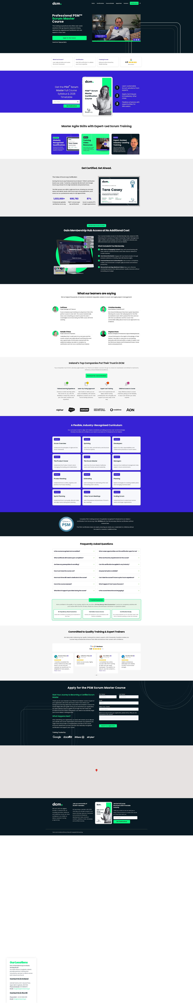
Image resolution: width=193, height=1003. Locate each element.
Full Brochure (134, 3)
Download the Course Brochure (96, 375)
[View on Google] (55, 656)
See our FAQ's (62, 42)
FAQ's (93, 3)
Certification (100, 3)
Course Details (110, 3)
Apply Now (119, 3)
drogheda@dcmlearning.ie (22, 989)
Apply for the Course (69, 38)
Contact (126, 3)
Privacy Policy (67, 832)
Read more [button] (80, 670)
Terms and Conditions (57, 832)
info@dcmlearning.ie (20, 999)
